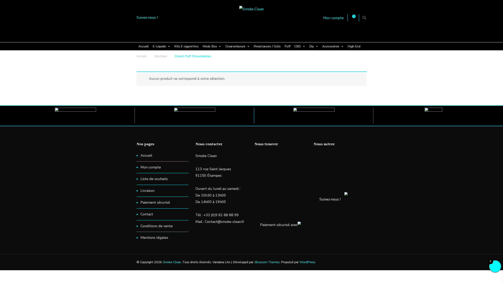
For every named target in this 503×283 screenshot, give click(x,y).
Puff (287, 46)
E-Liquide (159, 46)
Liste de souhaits (154, 178)
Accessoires (330, 46)
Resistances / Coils (267, 46)
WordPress (307, 262)
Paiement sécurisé (155, 202)
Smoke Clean (172, 262)
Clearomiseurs (235, 46)
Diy (311, 46)
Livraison (147, 190)
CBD (297, 46)
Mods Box (210, 46)
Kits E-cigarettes (186, 46)
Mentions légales (154, 237)
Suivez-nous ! (330, 199)
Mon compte (333, 18)
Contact (146, 214)
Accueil (144, 46)
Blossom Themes (267, 262)
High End (354, 46)
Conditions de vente (156, 226)
